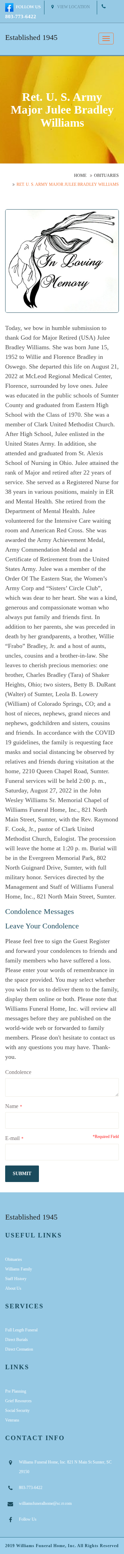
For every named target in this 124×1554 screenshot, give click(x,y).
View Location (73, 6)
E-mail (12, 1138)
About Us (13, 1288)
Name (11, 1106)
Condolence (18, 1072)
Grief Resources (18, 1400)
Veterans (12, 1420)
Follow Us (28, 1519)
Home (80, 175)
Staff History (16, 1278)
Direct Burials (16, 1339)
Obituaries (106, 175)
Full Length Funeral (21, 1330)
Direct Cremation (19, 1349)
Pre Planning (15, 1391)
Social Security (17, 1410)
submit (22, 1173)
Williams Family (18, 1269)
